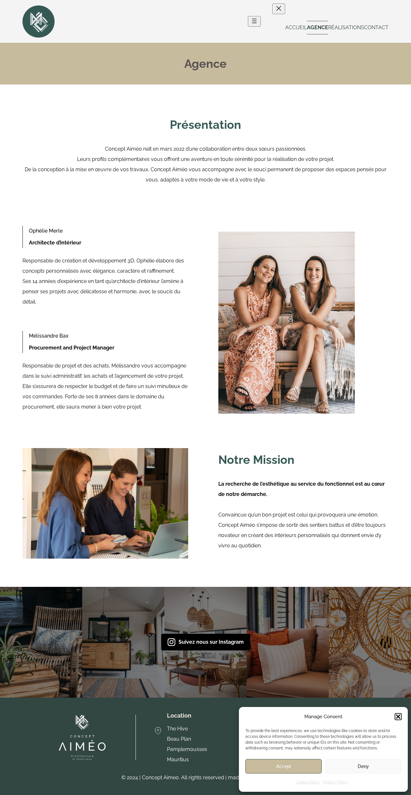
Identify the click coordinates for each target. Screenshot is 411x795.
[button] (398, 716)
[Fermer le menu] (278, 9)
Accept (283, 766)
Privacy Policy (335, 782)
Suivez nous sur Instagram (211, 642)
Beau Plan (179, 739)
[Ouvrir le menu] (254, 21)
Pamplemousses (187, 749)
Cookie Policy (308, 782)
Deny (363, 766)
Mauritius (178, 759)
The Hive (177, 729)
